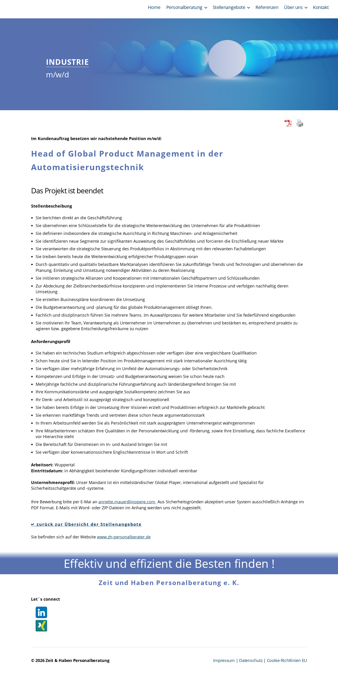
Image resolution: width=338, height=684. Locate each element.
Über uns (293, 7)
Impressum (224, 660)
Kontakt (321, 7)
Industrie (67, 62)
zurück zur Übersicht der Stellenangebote (88, 524)
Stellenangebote (229, 7)
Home (154, 7)
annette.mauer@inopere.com (127, 501)
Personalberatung (184, 7)
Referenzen (266, 7)
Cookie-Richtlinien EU (287, 660)
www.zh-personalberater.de (124, 537)
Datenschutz (250, 660)
